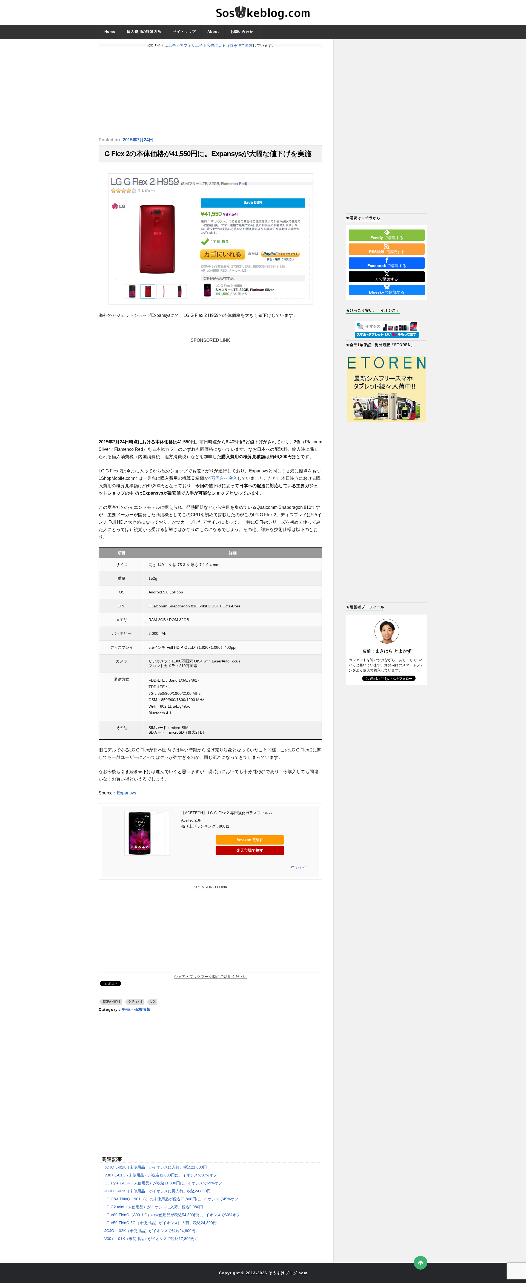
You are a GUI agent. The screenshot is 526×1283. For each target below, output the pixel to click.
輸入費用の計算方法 (144, 32)
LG (152, 1001)
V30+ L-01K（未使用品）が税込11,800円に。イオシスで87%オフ (160, 1175)
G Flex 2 (135, 1001)
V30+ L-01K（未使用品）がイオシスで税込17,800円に (151, 1238)
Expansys (126, 793)
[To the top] (420, 1263)
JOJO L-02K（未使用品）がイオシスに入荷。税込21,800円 (155, 1167)
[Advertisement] (210, 92)
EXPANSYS (112, 1001)
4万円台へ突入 (222, 478)
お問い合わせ (241, 32)
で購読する (386, 238)
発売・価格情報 (136, 1009)
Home (109, 32)
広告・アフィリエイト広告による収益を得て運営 (210, 45)
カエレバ (300, 867)
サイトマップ (184, 32)
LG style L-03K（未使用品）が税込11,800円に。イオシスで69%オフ (163, 1183)
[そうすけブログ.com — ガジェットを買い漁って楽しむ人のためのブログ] (263, 12)
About (213, 32)
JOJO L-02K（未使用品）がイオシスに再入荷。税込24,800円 (157, 1191)
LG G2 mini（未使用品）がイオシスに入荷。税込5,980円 (153, 1207)
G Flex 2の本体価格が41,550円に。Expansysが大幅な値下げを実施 (207, 154)
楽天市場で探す (249, 850)
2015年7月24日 (138, 139)
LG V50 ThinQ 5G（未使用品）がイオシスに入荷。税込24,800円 (160, 1223)
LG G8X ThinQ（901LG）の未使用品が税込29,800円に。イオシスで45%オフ (171, 1199)
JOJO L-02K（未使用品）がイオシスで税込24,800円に (151, 1231)
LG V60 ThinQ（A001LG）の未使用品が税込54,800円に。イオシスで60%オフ (172, 1215)
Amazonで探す (249, 839)
